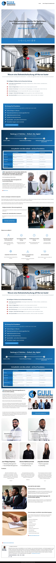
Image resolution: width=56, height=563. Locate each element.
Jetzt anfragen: (48, 3)
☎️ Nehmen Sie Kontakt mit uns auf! (33, 535)
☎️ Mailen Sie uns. (5, 190)
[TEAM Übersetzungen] (8, 3)
